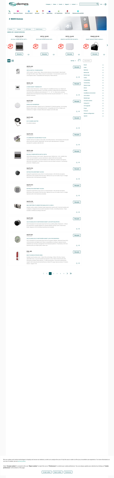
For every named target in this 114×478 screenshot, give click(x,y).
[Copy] (76, 77)
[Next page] (67, 273)
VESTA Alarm (28, 29)
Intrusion (37, 13)
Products (10, 29)
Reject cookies (57, 472)
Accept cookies (46, 472)
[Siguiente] (107, 45)
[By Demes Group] (18, 4)
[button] (94, 65)
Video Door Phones (18, 13)
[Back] (6, 45)
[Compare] (28, 55)
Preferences (68, 472)
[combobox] (89, 4)
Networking (49, 13)
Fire (43, 13)
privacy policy (22, 461)
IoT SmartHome (58, 13)
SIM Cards (67, 13)
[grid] (12, 60)
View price (19, 54)
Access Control (28, 13)
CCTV (9, 13)
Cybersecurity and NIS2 (78, 13)
